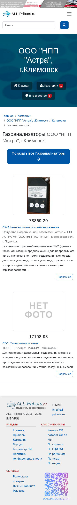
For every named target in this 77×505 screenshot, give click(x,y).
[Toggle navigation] (69, 13)
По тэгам (54, 458)
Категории (53, 85)
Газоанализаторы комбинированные (30, 227)
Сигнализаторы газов (20, 343)
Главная (23, 85)
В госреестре (39, 95)
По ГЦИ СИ (55, 449)
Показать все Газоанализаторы (39, 153)
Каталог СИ (55, 430)
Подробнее (64, 277)
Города (18, 444)
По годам (54, 463)
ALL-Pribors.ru (23, 14)
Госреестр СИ (22, 449)
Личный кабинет (24, 486)
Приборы (19, 435)
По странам (55, 444)
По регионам (56, 453)
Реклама (18, 490)
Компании (19, 439)
